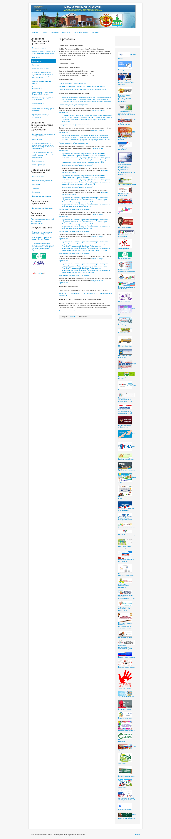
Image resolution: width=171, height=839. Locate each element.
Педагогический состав (40, 69)
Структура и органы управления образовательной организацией (43, 52)
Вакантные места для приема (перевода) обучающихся (42, 93)
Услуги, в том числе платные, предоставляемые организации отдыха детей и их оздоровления (43, 154)
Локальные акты (38, 177)
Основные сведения (39, 48)
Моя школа (95, 32)
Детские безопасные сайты (41, 196)
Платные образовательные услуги (41, 82)
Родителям (36, 192)
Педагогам (36, 184)
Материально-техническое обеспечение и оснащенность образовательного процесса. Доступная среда (42, 75)
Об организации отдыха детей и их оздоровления (43, 135)
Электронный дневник (81, 32)
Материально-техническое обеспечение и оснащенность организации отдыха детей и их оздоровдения (43, 145)
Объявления (54, 32)
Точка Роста (66, 32)
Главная (35, 32)
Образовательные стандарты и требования (43, 109)
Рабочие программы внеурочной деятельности (42, 220)
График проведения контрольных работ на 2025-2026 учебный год (82, 86)
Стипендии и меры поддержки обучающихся (42, 98)
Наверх (137, 834)
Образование (36, 61)
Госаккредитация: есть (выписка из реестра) (73, 105)
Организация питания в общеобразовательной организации (40, 115)
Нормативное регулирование (42, 180)
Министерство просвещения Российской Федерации (42, 233)
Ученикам (35, 188)
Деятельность (37, 139)
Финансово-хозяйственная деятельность (41, 87)
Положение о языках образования (70, 311)
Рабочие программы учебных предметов (72, 83)
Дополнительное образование (42, 208)
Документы (36, 57)
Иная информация (38, 165)
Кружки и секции (36, 223)
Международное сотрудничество (38, 104)
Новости (44, 32)
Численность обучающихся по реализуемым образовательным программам (85, 294)
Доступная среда (38, 161)
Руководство (36, 65)
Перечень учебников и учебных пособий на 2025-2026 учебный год (82, 89)
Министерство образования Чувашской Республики (42, 238)
